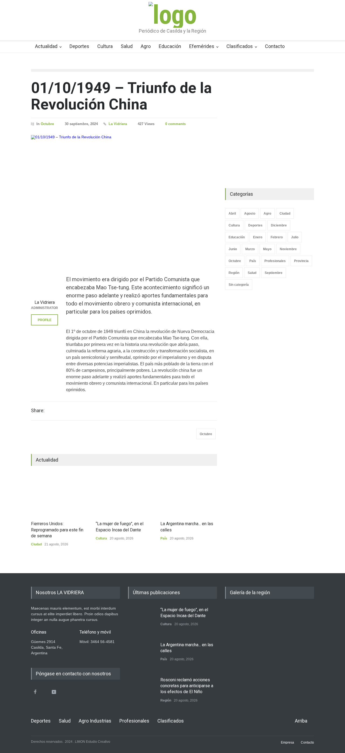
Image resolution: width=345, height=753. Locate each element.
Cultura (105, 46)
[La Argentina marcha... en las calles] (188, 494)
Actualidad (46, 46)
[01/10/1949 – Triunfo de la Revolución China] (124, 195)
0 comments (175, 124)
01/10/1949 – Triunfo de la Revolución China (121, 96)
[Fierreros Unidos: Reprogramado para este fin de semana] (59, 494)
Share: (37, 410)
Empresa (287, 742)
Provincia (301, 261)
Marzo (250, 249)
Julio (294, 237)
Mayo (267, 249)
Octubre (47, 124)
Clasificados (239, 46)
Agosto (249, 213)
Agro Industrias (95, 721)
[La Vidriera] (44, 283)
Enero (257, 237)
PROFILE (44, 320)
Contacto (275, 46)
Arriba (301, 721)
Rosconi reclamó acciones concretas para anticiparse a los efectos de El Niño (186, 685)
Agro (146, 46)
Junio (233, 249)
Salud (127, 46)
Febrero (277, 237)
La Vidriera (118, 124)
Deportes (79, 46)
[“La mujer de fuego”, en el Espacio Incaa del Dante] (124, 494)
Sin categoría (239, 285)
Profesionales (275, 261)
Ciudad (36, 544)
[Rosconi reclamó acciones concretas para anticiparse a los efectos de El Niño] (141, 690)
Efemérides (201, 46)
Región (234, 273)
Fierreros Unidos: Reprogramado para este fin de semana (57, 529)
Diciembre (279, 225)
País (163, 538)
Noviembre (288, 249)
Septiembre (273, 273)
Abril (232, 213)
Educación (170, 46)
